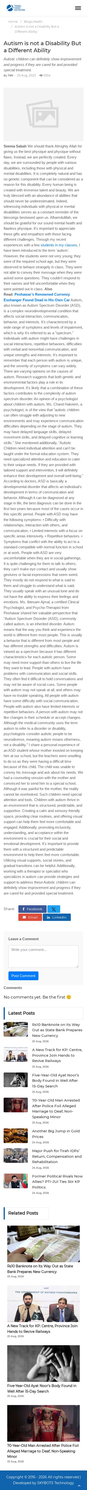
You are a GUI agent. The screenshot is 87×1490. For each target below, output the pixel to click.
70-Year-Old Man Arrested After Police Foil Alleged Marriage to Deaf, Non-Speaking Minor (43, 1451)
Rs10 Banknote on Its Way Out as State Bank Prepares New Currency (57, 1030)
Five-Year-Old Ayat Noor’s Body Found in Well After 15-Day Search (55, 1080)
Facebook (34, 909)
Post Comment (23, 976)
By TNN (8, 75)
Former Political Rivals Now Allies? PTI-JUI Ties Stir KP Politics (57, 1181)
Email (33, 917)
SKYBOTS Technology (55, 1483)
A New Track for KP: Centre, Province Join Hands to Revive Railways (57, 1055)
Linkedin (58, 917)
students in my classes (59, 245)
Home (13, 21)
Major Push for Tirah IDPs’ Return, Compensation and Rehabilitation (57, 1156)
